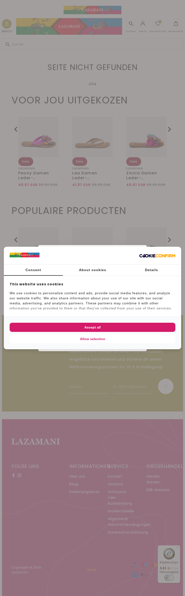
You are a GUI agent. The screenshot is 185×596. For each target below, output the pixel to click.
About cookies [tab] (92, 270)
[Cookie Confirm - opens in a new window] (157, 255)
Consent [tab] (33, 270)
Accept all (92, 327)
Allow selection (92, 339)
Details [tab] (151, 270)
